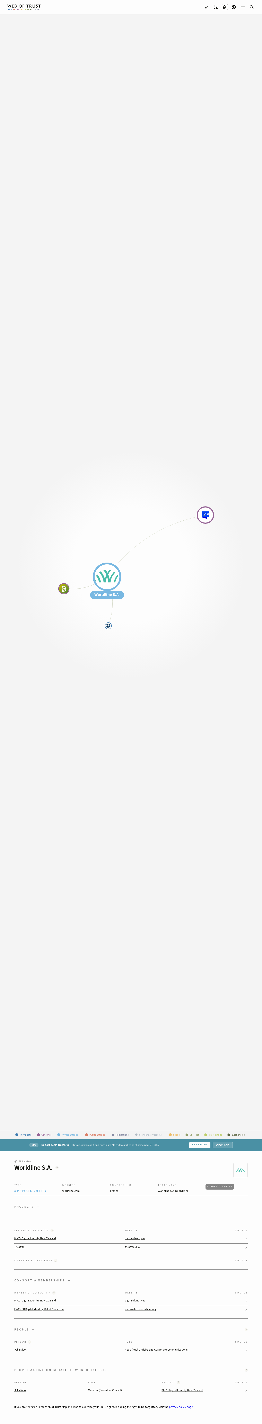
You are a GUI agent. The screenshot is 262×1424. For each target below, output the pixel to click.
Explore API (223, 1144)
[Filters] (216, 7)
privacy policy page (181, 1407)
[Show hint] (57, 1167)
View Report (200, 1144)
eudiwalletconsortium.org (140, 1309)
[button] (131, 1207)
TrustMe (19, 1247)
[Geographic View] (234, 7)
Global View (25, 1161)
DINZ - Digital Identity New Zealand (35, 1238)
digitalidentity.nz (135, 1238)
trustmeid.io (132, 1247)
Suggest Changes (219, 1186)
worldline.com (71, 1191)
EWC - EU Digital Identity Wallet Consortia (39, 1309)
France (114, 1191)
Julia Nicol (20, 1349)
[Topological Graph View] (225, 7)
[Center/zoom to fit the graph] (207, 7)
